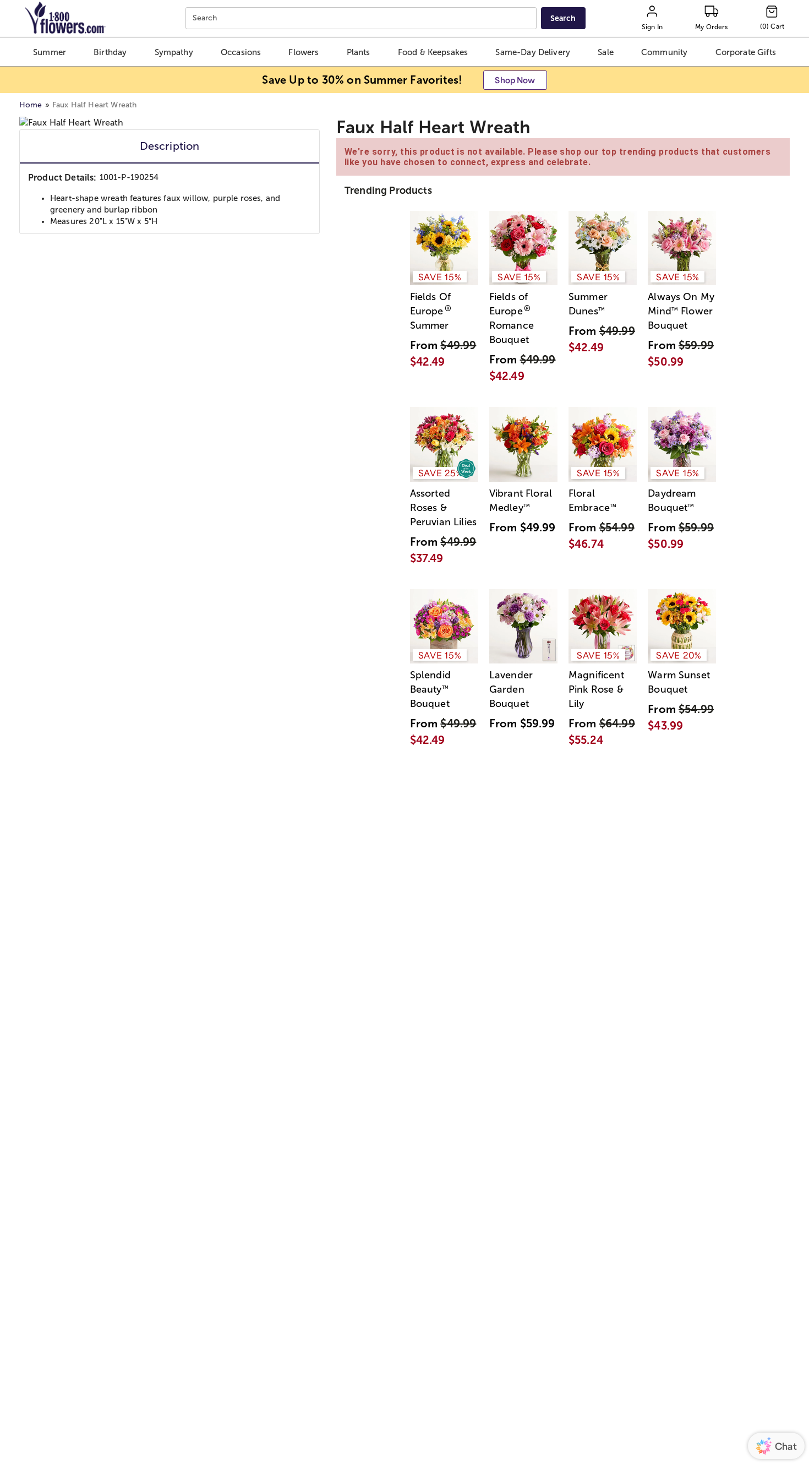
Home (30, 105)
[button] (49, 51)
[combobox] (362, 18)
